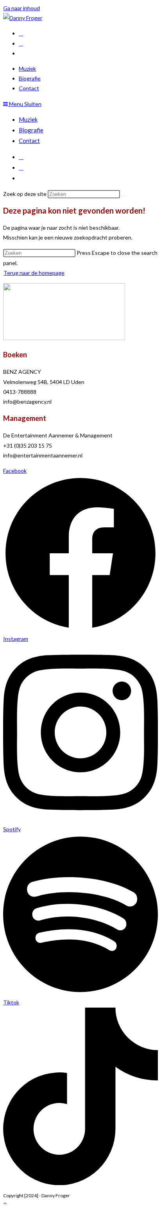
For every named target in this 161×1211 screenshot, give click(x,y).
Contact (29, 140)
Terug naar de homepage (34, 272)
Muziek (28, 119)
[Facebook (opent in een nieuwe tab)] (21, 33)
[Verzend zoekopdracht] (124, 196)
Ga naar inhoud (21, 8)
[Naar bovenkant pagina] (5, 1203)
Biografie (31, 130)
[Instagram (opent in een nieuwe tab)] (21, 43)
